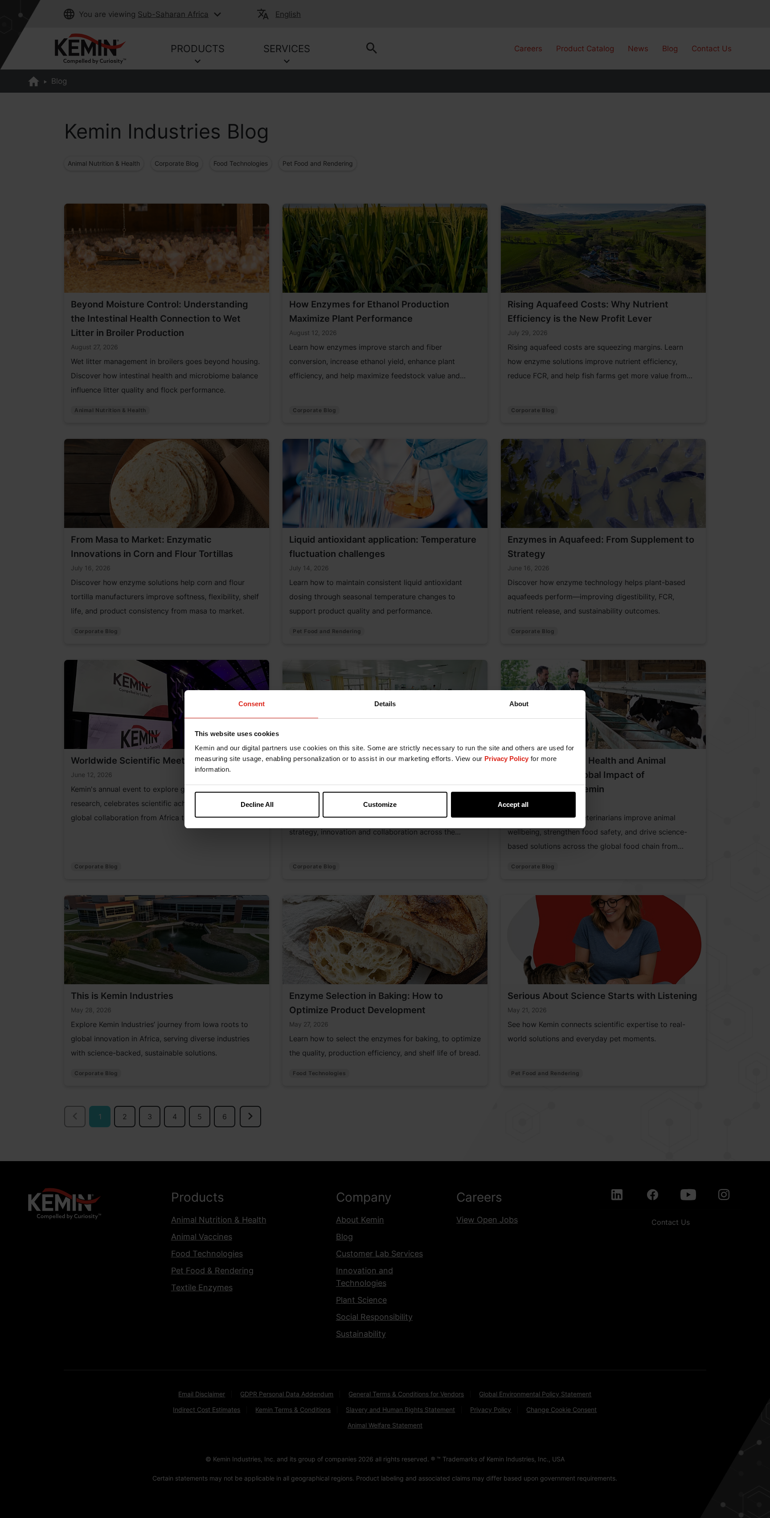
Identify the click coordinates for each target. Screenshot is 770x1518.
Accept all (513, 804)
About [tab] (518, 704)
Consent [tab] (251, 704)
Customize (380, 804)
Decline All (257, 804)
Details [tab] (385, 704)
